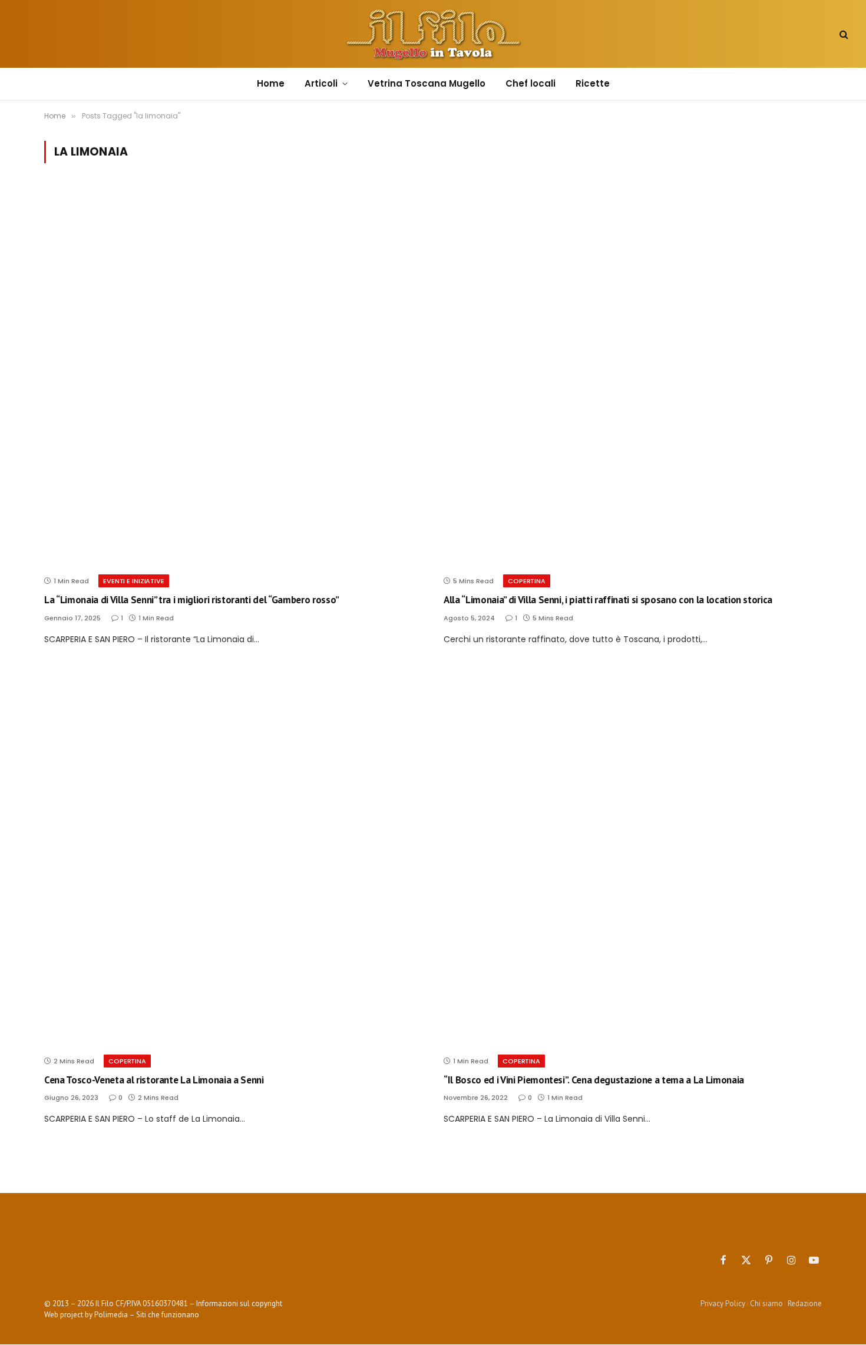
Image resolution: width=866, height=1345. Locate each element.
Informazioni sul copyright (239, 1303)
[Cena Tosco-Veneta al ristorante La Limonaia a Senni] (233, 856)
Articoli (321, 83)
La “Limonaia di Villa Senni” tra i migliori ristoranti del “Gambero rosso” (191, 599)
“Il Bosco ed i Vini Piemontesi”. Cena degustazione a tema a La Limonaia (594, 1079)
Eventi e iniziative (133, 581)
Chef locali (530, 83)
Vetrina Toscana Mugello (426, 83)
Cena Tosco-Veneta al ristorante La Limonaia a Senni (154, 1079)
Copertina (527, 581)
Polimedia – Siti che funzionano (146, 1315)
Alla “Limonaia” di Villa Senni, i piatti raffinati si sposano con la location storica (608, 599)
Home (271, 83)
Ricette (593, 83)
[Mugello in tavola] (433, 34)
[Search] (842, 34)
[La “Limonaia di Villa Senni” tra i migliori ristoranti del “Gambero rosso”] (233, 376)
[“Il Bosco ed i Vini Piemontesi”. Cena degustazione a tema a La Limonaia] (633, 856)
